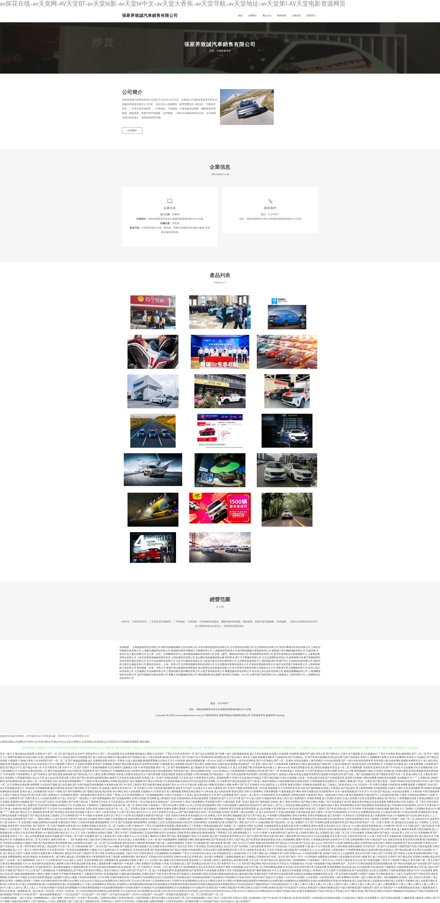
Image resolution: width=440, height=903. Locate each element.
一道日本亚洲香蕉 (246, 760)
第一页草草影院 (28, 846)
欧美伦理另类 (169, 873)
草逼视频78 (11, 805)
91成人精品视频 (133, 760)
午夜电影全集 (111, 784)
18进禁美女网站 (175, 901)
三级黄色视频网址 (174, 842)
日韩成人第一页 (150, 777)
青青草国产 (14, 825)
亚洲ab (23, 791)
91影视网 (60, 763)
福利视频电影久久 (242, 832)
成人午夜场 (26, 897)
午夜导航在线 (303, 812)
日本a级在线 (377, 866)
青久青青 (100, 853)
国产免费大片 (175, 866)
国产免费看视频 (45, 829)
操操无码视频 (52, 836)
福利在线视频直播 (195, 760)
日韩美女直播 (138, 808)
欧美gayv (224, 770)
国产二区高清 (96, 846)
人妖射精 (428, 763)
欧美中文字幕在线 (282, 897)
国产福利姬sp (40, 901)
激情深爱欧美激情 (137, 818)
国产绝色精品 (57, 812)
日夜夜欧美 (215, 798)
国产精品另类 (80, 870)
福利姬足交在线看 (404, 822)
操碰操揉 (229, 873)
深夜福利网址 (184, 798)
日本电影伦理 (291, 829)
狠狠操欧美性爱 (41, 812)
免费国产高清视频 (151, 863)
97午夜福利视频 (171, 781)
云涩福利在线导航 (389, 794)
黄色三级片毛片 (285, 798)
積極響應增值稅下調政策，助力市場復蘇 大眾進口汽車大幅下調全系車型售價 (153, 467)
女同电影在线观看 (348, 873)
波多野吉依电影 (207, 781)
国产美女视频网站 (214, 818)
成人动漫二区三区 (339, 832)
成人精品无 (9, 853)
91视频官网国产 (156, 818)
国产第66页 (61, 818)
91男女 (73, 777)
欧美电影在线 (286, 825)
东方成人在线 (64, 798)
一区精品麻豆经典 (314, 777)
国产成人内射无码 (97, 757)
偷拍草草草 (128, 842)
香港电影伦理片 (213, 801)
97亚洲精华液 (206, 757)
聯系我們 (281, 15)
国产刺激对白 (184, 873)
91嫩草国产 (117, 863)
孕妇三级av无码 (91, 839)
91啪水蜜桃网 (332, 863)
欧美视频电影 (111, 873)
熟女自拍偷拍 (90, 818)
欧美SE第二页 (30, 839)
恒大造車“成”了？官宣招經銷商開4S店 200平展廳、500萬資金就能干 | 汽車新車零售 (220, 309)
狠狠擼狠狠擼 (27, 873)
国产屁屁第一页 (41, 825)
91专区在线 (292, 808)
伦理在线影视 (424, 829)
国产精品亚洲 (37, 815)
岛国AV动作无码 (189, 781)
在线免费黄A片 (375, 763)
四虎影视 (247, 787)
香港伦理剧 (237, 791)
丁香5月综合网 (169, 805)
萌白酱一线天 (230, 842)
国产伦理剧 (253, 836)
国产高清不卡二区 (142, 870)
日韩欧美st (107, 901)
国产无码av (108, 829)
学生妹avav (173, 812)
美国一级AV (261, 763)
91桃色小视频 (42, 873)
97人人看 (30, 870)
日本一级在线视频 (344, 791)
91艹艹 (413, 777)
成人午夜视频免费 (161, 870)
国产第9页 (396, 825)
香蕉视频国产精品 (186, 836)
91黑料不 (392, 856)
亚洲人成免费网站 (47, 757)
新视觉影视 (381, 805)
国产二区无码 (348, 863)
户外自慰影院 (41, 760)
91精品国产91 (371, 794)
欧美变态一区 (187, 753)
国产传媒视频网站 (167, 839)
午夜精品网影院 (425, 798)
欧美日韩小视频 (358, 856)
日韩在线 (299, 770)
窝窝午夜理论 (303, 839)
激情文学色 (71, 853)
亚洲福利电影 (192, 901)
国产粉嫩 (124, 846)
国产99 (267, 897)
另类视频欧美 (425, 832)
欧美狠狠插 (296, 818)
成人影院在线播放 (320, 767)
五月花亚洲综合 (116, 801)
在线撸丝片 (147, 791)
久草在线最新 (357, 832)
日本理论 (417, 849)
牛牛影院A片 (155, 829)
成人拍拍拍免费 (222, 791)
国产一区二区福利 (283, 760)
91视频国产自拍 (424, 784)
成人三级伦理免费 (152, 757)
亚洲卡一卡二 (17, 836)
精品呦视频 (189, 866)
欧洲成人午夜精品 (330, 787)
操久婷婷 (256, 798)
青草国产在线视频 (102, 763)
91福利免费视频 (397, 870)
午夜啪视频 (319, 863)
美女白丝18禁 (362, 853)
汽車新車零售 (211, 715)
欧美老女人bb (349, 784)
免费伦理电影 (179, 808)
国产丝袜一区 (398, 774)
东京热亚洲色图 (36, 877)
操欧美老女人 (425, 815)
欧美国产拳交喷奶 (74, 787)
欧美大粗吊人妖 (207, 853)
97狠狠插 (140, 842)
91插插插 (18, 839)
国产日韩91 (83, 767)
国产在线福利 (420, 863)
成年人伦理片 (76, 860)
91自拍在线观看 (332, 760)
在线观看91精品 (200, 873)
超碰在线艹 (164, 801)
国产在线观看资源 (334, 777)
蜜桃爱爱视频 (150, 760)
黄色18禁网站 (299, 815)
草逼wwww (296, 853)
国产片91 (246, 798)
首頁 (240, 15)
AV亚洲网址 (61, 801)
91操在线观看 (424, 846)
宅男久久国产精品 (236, 839)
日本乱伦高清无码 (205, 866)
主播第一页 (412, 801)
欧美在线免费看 (199, 798)
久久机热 (184, 777)
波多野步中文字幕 (340, 839)
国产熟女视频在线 (188, 812)
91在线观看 (426, 870)
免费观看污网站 (186, 839)
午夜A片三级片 (93, 812)
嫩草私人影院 (423, 897)
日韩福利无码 (155, 856)
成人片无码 (268, 849)
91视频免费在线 (79, 866)
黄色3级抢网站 (403, 753)
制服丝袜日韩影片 (21, 901)
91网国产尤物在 (366, 873)
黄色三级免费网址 (195, 801)
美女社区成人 (125, 839)
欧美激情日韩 (337, 822)
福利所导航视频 (369, 825)
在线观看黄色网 (405, 866)
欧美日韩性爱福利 (32, 832)
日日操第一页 (365, 784)
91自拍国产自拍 (210, 901)
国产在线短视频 (371, 860)
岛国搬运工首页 (156, 822)
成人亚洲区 (328, 798)
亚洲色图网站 (334, 866)
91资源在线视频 (86, 822)
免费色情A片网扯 (67, 822)
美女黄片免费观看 (213, 856)
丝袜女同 (187, 822)
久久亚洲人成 (189, 794)
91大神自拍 (64, 757)
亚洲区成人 (198, 856)
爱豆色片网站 (158, 897)
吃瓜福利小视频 (223, 784)
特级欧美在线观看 (386, 777)
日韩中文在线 (239, 777)
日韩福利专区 (263, 856)
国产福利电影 (262, 801)
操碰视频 (272, 787)
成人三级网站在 (90, 805)
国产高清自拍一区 (9, 846)
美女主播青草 (215, 787)
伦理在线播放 (301, 760)
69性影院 (135, 770)
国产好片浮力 (362, 791)
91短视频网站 (161, 853)
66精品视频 (264, 822)
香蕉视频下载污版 (155, 842)
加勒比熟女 (211, 763)
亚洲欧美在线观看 (312, 784)
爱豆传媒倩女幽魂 (152, 784)
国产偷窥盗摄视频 (77, 760)
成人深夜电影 (177, 763)
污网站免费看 (369, 777)
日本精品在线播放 (114, 853)
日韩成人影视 (123, 774)
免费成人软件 (215, 815)
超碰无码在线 (395, 839)
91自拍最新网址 (164, 770)
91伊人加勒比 (281, 818)
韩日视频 (216, 812)
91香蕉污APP (430, 842)
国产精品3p (281, 842)
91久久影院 (94, 774)
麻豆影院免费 (241, 860)
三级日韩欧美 (427, 825)
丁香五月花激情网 (154, 825)
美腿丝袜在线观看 (265, 842)
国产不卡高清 (49, 808)
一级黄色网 (329, 794)
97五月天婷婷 (353, 808)
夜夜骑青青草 (366, 760)
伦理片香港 (70, 863)
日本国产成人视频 (159, 860)
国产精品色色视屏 (237, 781)
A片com (27, 863)
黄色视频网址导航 (211, 805)
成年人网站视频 (339, 846)
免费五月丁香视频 (191, 825)
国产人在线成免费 (278, 763)
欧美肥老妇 (367, 842)
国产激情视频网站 (180, 767)
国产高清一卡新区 (362, 781)
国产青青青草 (196, 870)
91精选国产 (23, 815)
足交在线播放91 (369, 753)
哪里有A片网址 (158, 836)
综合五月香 (38, 777)
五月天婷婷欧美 (286, 787)
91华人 (425, 781)
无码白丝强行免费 (212, 849)
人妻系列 (137, 784)
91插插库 (13, 760)
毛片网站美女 (27, 866)
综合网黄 (258, 825)
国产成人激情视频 (171, 791)
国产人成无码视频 (337, 763)
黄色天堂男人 (209, 777)
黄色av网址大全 (414, 774)
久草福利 (388, 763)
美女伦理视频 (127, 753)
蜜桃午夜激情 (164, 808)
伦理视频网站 (284, 815)
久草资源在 (330, 825)
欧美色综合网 (335, 757)
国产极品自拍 (405, 856)
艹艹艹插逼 (9, 812)
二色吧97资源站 (396, 781)
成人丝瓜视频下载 (242, 767)
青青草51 (269, 846)
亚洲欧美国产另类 (151, 873)
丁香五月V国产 (121, 832)
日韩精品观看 (298, 794)
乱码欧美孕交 (150, 801)
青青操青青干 (76, 873)
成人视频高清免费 (406, 829)
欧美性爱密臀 (60, 842)
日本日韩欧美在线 (179, 860)
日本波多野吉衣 (335, 818)
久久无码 (241, 863)
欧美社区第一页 (60, 849)
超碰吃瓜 (305, 805)
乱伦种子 (80, 753)
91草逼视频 (210, 870)
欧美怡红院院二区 (37, 770)
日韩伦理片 (329, 842)
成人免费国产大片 (300, 822)
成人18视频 (270, 853)
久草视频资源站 (23, 777)
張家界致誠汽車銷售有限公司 (150, 15)
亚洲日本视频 (139, 798)
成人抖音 (419, 866)
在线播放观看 (271, 825)
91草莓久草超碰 (382, 770)
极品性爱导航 (57, 787)
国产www (63, 860)
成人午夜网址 (421, 822)
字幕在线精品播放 (224, 829)
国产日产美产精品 (252, 815)
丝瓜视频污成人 (177, 863)
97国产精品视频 (270, 777)
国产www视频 (111, 846)
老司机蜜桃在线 (13, 781)
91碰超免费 (320, 866)
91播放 (122, 873)
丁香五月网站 (29, 829)
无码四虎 (30, 787)
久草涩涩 (315, 805)
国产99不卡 (251, 822)
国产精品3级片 (234, 757)
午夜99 (188, 842)
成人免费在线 (15, 808)
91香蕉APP (41, 753)
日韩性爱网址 (200, 822)
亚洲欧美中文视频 (17, 877)
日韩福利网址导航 (360, 839)
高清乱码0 (25, 794)
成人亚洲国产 (243, 901)
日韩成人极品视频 (284, 849)
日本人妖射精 (159, 812)
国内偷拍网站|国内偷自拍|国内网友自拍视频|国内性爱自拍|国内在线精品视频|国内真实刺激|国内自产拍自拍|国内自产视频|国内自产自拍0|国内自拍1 (209, 884)
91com (133, 836)
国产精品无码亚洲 (354, 822)
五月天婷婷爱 (67, 815)
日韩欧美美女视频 (186, 832)
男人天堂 (404, 832)
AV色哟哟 (97, 815)
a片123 (413, 832)
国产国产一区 (272, 770)
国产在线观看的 (359, 870)
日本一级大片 (7, 753)
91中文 (114, 822)
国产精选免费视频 (159, 849)
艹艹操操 (87, 781)
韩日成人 (42, 846)
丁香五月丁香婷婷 (390, 860)
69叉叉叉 (277, 870)
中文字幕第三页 (93, 787)
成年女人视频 (250, 757)
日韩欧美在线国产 (120, 781)
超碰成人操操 (286, 774)
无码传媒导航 (276, 829)
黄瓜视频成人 (211, 808)
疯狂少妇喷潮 (75, 842)
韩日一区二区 (163, 767)
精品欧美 (347, 866)
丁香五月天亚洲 (190, 853)
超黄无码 (325, 849)
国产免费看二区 (227, 825)
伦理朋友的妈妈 (173, 822)
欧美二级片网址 (57, 856)
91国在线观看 (229, 805)
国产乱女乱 (305, 842)
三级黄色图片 (338, 849)
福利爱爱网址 (140, 822)
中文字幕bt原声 (411, 825)
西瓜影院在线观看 (318, 774)
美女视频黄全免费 (141, 815)
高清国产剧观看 (230, 812)
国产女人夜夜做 (103, 836)
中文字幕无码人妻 (52, 767)
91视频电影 (356, 767)
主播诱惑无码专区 (93, 873)
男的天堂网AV (292, 801)
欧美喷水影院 (302, 781)
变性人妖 (320, 753)
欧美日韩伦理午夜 (304, 866)
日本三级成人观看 (356, 829)
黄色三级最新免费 (101, 863)
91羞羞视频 (285, 791)
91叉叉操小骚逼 (255, 853)
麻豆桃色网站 (134, 873)
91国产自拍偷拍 (351, 757)
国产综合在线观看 (204, 753)
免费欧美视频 (89, 825)
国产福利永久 (333, 753)
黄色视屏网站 (347, 805)
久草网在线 (424, 777)
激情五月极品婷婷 (117, 757)
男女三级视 (357, 897)
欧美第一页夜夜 (116, 760)
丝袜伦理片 (70, 897)
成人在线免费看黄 (34, 836)
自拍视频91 (403, 777)
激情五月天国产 (184, 787)
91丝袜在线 (280, 846)
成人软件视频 (263, 808)
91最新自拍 (243, 805)
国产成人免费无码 (27, 805)
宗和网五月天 (65, 805)
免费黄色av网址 (351, 842)
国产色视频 (77, 839)
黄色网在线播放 (61, 866)
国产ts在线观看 (388, 846)
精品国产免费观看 (32, 808)
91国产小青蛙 (54, 791)
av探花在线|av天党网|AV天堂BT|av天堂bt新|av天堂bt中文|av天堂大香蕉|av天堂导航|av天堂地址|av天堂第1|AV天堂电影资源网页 (69, 741)
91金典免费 (274, 832)
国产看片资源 (380, 781)
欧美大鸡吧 (283, 853)
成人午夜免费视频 (413, 763)
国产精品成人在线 (387, 791)
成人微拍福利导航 (244, 873)
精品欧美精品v (30, 856)
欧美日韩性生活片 (236, 836)
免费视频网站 (15, 856)
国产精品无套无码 (269, 836)
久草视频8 (419, 808)
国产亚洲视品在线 (196, 863)
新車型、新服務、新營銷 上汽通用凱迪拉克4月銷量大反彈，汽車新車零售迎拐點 (220, 546)
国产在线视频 (125, 822)
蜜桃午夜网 (317, 825)
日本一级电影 (372, 818)
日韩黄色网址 (136, 832)
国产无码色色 (249, 818)
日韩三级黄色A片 (50, 794)
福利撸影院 (169, 787)
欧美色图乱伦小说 (197, 815)
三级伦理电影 (142, 897)
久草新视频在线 (119, 818)
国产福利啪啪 (313, 787)
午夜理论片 (147, 866)
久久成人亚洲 (374, 836)
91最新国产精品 (314, 794)
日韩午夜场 (390, 829)
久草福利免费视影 (87, 877)
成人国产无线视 (218, 836)
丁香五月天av (327, 860)
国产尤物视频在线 (108, 860)
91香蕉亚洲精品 (265, 818)
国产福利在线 (80, 774)
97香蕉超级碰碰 (209, 825)
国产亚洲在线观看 (391, 897)
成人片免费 (385, 825)
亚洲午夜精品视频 (336, 829)
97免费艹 (395, 818)
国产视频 (15, 873)
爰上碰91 (429, 866)
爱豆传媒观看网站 (57, 770)
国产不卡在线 (393, 767)
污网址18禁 (125, 870)
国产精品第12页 (375, 829)
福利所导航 (285, 860)
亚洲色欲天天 (225, 767)
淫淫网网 (151, 798)
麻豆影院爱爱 (248, 808)
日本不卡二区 (69, 767)
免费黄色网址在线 (396, 801)
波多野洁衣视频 (353, 777)
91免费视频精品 (64, 870)
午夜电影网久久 (24, 774)
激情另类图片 (295, 784)
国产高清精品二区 (297, 757)
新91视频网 (136, 781)
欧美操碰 (43, 856)
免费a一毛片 (325, 801)
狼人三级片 (397, 873)
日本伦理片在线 (338, 836)
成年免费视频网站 (101, 798)
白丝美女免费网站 (396, 757)
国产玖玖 (211, 863)
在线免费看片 (140, 839)
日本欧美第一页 (371, 846)
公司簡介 (132, 130)
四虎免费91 (252, 774)
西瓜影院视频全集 (383, 863)
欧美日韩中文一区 (126, 787)
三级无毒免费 (256, 846)
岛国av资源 (92, 808)
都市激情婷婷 (356, 794)
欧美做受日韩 (336, 774)
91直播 (431, 794)
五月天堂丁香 (256, 860)
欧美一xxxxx (212, 770)
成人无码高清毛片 (268, 812)
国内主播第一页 (319, 812)
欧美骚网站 (175, 853)
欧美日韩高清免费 (412, 839)
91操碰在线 (281, 757)
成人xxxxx (316, 842)
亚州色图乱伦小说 (206, 794)
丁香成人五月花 (121, 794)
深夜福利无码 (92, 901)
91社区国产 (158, 753)
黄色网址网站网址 (422, 853)
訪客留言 (310, 15)
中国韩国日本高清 (254, 770)
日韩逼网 (257, 767)
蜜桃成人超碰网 (53, 877)
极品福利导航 (84, 863)
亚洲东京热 (379, 767)
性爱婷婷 (223, 808)
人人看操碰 (416, 791)
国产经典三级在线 (78, 801)
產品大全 (267, 15)
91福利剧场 (394, 784)
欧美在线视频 (379, 801)
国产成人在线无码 (377, 856)
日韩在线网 (368, 808)
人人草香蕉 (281, 784)
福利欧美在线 (254, 849)
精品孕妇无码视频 (74, 812)
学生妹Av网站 (30, 757)
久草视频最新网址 (154, 794)
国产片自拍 (36, 801)
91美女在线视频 (288, 777)
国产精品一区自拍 (389, 832)
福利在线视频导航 (111, 866)
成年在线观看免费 (283, 873)
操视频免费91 (224, 777)
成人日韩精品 (248, 856)
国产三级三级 (75, 901)
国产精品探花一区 (280, 822)
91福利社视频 (381, 808)
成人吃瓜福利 (65, 784)
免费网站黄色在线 (370, 812)
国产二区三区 (55, 753)
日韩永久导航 (240, 897)
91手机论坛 (283, 863)
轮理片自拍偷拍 (167, 832)
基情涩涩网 (141, 805)
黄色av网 (322, 818)
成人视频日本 (197, 767)
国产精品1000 (304, 836)
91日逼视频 (199, 842)
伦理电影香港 (362, 815)
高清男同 (408, 873)
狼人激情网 (58, 863)
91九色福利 (203, 836)
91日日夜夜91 (115, 767)
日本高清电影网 (411, 787)
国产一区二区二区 (58, 760)
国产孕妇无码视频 (402, 863)
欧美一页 (333, 873)
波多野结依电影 (150, 763)
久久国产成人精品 (126, 812)
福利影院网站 (102, 777)
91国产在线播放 (85, 836)
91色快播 (158, 787)
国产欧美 (36, 794)
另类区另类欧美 (179, 815)
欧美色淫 (137, 763)
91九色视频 (406, 767)
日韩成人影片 (277, 801)
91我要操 (182, 818)
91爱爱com (183, 805)
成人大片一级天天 (22, 849)
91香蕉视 (180, 760)
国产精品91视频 (178, 849)
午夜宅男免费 (153, 774)
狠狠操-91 (170, 818)
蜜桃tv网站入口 (46, 818)
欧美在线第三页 (176, 897)
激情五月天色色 (117, 777)
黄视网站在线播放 (19, 801)
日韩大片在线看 (173, 794)
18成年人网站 (395, 787)
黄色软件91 (256, 805)
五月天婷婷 (330, 870)
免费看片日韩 (224, 870)
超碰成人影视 (109, 787)
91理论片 (18, 832)
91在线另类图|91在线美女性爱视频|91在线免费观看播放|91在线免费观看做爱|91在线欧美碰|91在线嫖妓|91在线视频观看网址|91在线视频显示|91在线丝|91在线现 (126, 887)
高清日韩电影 (91, 860)
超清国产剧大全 (170, 784)
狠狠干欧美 (305, 808)
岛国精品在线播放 (303, 873)
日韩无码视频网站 (172, 829)
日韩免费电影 (271, 791)
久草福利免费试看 (312, 853)
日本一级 (152, 839)
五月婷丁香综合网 (88, 897)
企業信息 (296, 15)
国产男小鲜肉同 (85, 777)
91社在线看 (153, 846)
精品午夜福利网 (369, 849)
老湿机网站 (255, 897)
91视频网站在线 (121, 770)
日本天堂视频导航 (423, 767)
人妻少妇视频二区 (248, 812)
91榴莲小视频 (345, 781)
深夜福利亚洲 (224, 853)
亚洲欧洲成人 (287, 770)
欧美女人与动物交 (416, 757)
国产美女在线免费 (412, 842)
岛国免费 (18, 818)
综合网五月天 (200, 787)
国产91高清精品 (264, 760)
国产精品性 (69, 753)
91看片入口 (143, 860)
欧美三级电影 (113, 856)
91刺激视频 (237, 866)
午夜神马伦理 (12, 866)
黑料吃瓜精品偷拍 (191, 791)
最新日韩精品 (269, 781)
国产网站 (296, 791)
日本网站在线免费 (19, 784)
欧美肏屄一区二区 (92, 842)
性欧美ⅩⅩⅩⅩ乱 (28, 763)
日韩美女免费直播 (40, 853)
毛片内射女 (44, 839)
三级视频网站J (299, 860)
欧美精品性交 (138, 774)
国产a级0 (310, 753)
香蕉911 (364, 757)
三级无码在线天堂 (356, 836)
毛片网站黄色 (383, 873)
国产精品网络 (254, 863)
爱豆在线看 (235, 808)
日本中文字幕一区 (253, 866)
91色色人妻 (342, 794)
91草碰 (157, 791)
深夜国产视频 (223, 866)
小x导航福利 (310, 856)
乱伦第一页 (205, 812)
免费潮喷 (35, 784)
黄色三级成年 (52, 815)
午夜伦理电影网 (430, 791)
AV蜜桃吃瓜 (125, 849)
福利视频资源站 (240, 753)
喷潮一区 (389, 822)
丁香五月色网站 (386, 753)
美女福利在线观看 (41, 863)
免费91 (236, 784)
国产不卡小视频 (83, 815)
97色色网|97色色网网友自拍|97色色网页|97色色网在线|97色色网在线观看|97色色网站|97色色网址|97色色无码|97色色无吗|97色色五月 (203, 877)
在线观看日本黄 (216, 822)
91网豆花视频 (379, 784)
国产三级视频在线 (45, 870)
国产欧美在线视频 (317, 757)
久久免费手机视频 (12, 757)
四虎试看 (64, 777)
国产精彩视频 (55, 774)
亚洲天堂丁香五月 (113, 815)
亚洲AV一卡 (14, 822)
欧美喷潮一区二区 (130, 866)
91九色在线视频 (320, 836)
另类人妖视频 (87, 832)
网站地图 (144, 741)
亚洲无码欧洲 (126, 897)
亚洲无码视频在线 (317, 815)
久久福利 (356, 825)
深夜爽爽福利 (41, 897)
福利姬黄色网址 (88, 794)
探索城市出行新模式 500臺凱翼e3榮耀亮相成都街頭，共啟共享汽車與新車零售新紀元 (287, 467)
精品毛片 (65, 832)
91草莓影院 (9, 774)
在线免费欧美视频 (398, 760)
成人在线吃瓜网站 (305, 832)
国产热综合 (390, 798)
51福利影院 (313, 860)
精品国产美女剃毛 (194, 763)
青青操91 (318, 870)
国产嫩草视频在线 (261, 870)
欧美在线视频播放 (79, 849)
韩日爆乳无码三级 (52, 781)
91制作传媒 (79, 808)
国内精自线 (220, 757)
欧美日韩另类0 (413, 781)
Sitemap (280, 715)
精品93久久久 (143, 812)
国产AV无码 (125, 784)
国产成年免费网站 (72, 791)
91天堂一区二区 (66, 846)
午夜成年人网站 (132, 863)
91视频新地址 (296, 863)
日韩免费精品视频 (273, 866)
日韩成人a (307, 870)
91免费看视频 (353, 849)
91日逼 (308, 863)
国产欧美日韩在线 (336, 808)
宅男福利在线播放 (12, 842)
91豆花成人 (143, 836)
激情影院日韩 (230, 849)
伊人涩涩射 (196, 805)
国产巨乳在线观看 (236, 774)
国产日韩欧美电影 (168, 777)
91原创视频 (343, 856)
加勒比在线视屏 (394, 842)
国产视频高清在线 (92, 791)
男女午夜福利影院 (95, 856)
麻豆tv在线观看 (132, 791)
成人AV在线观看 (361, 866)
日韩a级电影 (81, 846)
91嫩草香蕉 (408, 897)
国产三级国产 (319, 808)
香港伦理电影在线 (300, 767)
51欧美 (301, 777)
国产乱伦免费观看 (112, 842)
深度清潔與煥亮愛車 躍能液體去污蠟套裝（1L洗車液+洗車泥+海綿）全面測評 (287, 309)
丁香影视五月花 (224, 832)
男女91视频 (208, 829)
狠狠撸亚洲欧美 (266, 757)
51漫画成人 (154, 805)
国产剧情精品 (135, 757)
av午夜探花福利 (51, 832)
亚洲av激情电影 (286, 812)
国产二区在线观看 (109, 753)
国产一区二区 (419, 753)
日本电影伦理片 (194, 808)
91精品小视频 (69, 877)
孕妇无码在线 (269, 863)
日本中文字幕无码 (426, 805)
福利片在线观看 (79, 757)
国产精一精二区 (126, 805)
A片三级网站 (407, 808)
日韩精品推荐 (372, 832)
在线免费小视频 (29, 822)
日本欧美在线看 (141, 849)
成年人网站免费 (287, 836)
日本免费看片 (372, 897)
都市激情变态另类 (191, 829)
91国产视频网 (57, 825)
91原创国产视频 (48, 784)
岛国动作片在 (422, 818)
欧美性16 (339, 798)
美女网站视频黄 (13, 863)
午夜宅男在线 (278, 808)
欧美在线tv (379, 842)
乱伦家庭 (398, 763)
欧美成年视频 (216, 873)
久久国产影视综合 (314, 770)
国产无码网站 (241, 846)
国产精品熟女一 (217, 774)
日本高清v (288, 866)
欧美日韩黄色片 (168, 846)
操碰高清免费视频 (93, 784)
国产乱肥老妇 (253, 839)
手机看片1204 (144, 787)
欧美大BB (300, 787)
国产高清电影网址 (337, 812)
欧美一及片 (16, 860)
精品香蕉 (107, 791)
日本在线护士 (177, 801)
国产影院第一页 (134, 801)
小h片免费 (221, 781)
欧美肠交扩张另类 (341, 801)
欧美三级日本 (287, 832)
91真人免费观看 (58, 901)
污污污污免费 (260, 832)
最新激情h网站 (203, 839)
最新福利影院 (268, 839)
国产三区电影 (385, 853)
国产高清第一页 (68, 836)
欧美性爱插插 (416, 770)
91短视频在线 (343, 870)
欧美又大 (20, 787)
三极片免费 (56, 897)
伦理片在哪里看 (302, 825)
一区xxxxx (210, 760)
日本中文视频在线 (391, 836)
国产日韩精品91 (103, 770)
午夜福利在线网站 (417, 794)
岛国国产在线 (329, 853)
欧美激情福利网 (180, 870)
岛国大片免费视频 (226, 760)
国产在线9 (78, 784)
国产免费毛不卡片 (226, 863)
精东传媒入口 (270, 767)
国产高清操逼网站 (196, 897)
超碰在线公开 (111, 849)
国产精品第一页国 (160, 815)
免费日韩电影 (108, 774)
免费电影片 (300, 798)
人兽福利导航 (239, 853)
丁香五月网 (425, 801)
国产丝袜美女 (40, 774)
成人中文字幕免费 (320, 846)
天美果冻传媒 (109, 812)
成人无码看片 (334, 815)
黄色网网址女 (137, 794)
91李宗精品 (200, 846)
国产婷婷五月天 (260, 829)
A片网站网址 (57, 853)
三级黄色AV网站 (108, 897)
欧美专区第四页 (301, 897)
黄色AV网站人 (96, 870)
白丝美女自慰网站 (378, 870)
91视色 (403, 794)
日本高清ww (227, 901)
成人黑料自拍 (74, 829)
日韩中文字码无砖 (124, 901)
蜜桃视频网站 (102, 822)
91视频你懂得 (269, 798)
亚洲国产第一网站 (234, 822)
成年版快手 (142, 856)
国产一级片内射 (349, 760)
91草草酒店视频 (146, 767)
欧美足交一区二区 (339, 767)
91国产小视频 (22, 853)
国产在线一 (350, 774)
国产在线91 (48, 801)
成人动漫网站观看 (97, 760)
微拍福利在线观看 (24, 753)
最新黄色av (227, 860)
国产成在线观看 (214, 842)
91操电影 (427, 849)
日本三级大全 (343, 825)
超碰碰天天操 (130, 767)
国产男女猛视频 (138, 846)
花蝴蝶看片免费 (378, 757)
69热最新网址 (195, 849)
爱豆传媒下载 (418, 860)
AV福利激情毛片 (44, 866)
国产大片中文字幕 (231, 798)
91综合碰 (293, 842)
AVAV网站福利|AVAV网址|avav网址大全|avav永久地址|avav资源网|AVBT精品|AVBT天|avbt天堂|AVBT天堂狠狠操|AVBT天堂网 (110, 880)
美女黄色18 (320, 829)
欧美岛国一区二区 (106, 825)
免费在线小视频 (205, 784)
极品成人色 (60, 829)
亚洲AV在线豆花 (182, 856)
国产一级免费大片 (82, 798)
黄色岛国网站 (198, 770)
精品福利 (52, 846)
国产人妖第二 (241, 794)
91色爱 (339, 842)
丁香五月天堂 (172, 753)
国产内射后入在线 (403, 853)
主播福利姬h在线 (108, 805)
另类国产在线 (75, 818)
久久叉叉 (75, 832)
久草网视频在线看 (406, 798)
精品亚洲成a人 (386, 849)
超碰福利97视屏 (127, 860)
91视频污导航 (30, 842)
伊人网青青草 (12, 798)
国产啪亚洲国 (45, 842)
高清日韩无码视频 (47, 805)
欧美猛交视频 (301, 774)
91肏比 (374, 853)
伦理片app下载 (346, 770)
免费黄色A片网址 (298, 763)
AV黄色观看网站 (101, 781)
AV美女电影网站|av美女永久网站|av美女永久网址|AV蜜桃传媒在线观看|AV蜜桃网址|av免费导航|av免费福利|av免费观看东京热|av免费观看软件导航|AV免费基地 (265, 880)
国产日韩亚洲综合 (144, 853)
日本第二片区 (160, 866)
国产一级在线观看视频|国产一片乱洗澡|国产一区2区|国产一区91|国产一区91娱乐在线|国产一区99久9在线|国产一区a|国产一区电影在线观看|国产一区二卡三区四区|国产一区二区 (128, 894)
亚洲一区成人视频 (245, 801)
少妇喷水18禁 (123, 825)
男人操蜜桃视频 (364, 787)
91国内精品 (318, 897)
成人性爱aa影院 (400, 770)
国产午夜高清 (306, 829)
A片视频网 (399, 815)
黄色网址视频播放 (232, 815)
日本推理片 (15, 829)
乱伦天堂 (357, 860)
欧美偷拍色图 (333, 897)
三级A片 (129, 853)
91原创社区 (348, 815)
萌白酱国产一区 (246, 763)
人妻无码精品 (316, 760)
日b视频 (77, 805)
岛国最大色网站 (421, 856)
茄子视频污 (211, 767)
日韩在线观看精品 (354, 818)
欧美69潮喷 (331, 770)
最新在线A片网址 (330, 805)
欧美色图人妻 (381, 760)
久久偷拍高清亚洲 (390, 812)
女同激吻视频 (42, 787)
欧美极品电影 (134, 777)
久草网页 (384, 818)
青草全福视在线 (310, 791)
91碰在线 (222, 763)
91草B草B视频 (201, 774)
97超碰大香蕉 (25, 760)
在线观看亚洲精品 (374, 798)
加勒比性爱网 (85, 763)
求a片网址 (117, 791)
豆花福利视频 (151, 832)
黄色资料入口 (196, 860)
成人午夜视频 (269, 815)
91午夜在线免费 (408, 812)
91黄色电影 (229, 801)
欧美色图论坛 (330, 781)
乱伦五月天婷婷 (246, 842)
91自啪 (345, 897)
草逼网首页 (88, 770)
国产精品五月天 (23, 812)
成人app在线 (51, 777)
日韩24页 (226, 897)
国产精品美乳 (348, 787)
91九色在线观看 (296, 846)
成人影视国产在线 (166, 798)
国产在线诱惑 (301, 849)
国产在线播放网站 (121, 798)
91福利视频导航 (285, 781)
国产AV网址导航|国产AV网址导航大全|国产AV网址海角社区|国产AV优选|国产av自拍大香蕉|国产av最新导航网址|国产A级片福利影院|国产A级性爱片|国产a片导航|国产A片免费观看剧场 (313, 887)
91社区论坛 (354, 812)
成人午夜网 (195, 777)
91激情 (54, 873)
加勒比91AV (413, 870)
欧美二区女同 (278, 856)
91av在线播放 (64, 808)
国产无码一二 (30, 818)
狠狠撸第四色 (320, 873)
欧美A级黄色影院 (205, 832)
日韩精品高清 (309, 818)
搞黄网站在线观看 (48, 822)
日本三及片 (213, 897)
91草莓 (165, 863)
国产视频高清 (383, 774)
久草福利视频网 (98, 767)
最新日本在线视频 (291, 870)
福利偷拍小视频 (143, 753)
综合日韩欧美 (74, 770)
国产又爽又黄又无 (30, 798)
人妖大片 (40, 860)
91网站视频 (142, 901)
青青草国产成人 (181, 770)
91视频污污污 (96, 849)
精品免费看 (403, 791)
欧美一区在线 (260, 787)
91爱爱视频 (316, 781)
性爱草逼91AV (73, 825)
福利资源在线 (148, 770)
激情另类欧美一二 (60, 839)
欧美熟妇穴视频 (103, 832)
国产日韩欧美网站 (91, 829)
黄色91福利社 (111, 870)
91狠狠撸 (165, 763)
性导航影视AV (326, 791)
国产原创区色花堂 (356, 763)
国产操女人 (269, 805)
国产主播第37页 (86, 853)
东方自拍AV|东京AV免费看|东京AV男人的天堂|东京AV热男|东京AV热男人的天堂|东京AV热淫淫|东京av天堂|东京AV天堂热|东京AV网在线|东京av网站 (201, 890)
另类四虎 (367, 767)
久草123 (242, 849)
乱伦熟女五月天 (166, 760)
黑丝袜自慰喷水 (215, 846)
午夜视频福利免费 (241, 870)
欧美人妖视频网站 (285, 839)
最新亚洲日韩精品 (361, 801)
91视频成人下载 (232, 818)
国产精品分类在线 (152, 781)
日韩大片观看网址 (253, 791)
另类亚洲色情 (168, 774)
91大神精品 (21, 770)
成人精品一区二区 (32, 781)
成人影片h (254, 794)
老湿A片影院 (121, 829)
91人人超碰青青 (346, 853)
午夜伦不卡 (71, 763)
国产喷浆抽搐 (218, 839)
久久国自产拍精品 (9, 794)
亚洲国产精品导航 (122, 763)
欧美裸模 (233, 763)
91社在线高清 (267, 784)
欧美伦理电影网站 (71, 781)
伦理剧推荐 (408, 836)
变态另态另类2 (185, 846)
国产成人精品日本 (423, 836)
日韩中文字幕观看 (350, 753)
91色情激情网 (237, 770)
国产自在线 (411, 815)
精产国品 (172, 836)
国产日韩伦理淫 (422, 873)
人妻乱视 (428, 774)
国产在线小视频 (120, 836)
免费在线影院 (355, 846)
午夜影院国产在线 (407, 846)
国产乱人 (280, 805)
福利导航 (394, 808)
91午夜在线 (95, 866)
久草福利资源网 (48, 798)
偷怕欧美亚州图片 (172, 757)
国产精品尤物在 (309, 801)
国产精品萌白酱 (403, 849)
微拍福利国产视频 (317, 763)
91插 (307, 846)
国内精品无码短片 (268, 774)
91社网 (127, 815)
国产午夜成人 (254, 781)
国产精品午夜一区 (32, 767)
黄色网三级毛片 (212, 860)
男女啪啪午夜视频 (430, 787)
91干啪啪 (64, 873)
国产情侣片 (19, 870)
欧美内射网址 (409, 805)
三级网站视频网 (232, 856)
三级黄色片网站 (244, 825)
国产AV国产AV (190, 757)
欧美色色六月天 (45, 763)
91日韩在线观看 (364, 863)
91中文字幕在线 (188, 784)
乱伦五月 (229, 846)
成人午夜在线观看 (259, 753)
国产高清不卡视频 (232, 787)
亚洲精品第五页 (426, 812)
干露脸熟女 (390, 866)
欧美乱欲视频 (293, 805)
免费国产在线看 (243, 829)
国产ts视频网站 (195, 818)
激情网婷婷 (29, 860)
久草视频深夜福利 (320, 839)
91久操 (373, 791)
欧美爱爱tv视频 (172, 825)
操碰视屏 (68, 774)
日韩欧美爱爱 (314, 798)
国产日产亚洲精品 (249, 784)
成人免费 (375, 815)
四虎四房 (168, 856)
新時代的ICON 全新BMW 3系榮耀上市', (152, 507)
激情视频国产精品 (363, 770)
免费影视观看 (408, 784)
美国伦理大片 (92, 753)
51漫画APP (138, 825)
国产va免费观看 (225, 794)
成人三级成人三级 (332, 784)
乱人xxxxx (314, 849)
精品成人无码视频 (76, 856)
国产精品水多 (271, 860)
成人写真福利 (394, 805)
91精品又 (405, 860)
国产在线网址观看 (319, 822)
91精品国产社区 (378, 839)
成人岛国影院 (322, 832)
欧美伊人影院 (105, 794)
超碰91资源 (104, 808)
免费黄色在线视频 (327, 856)
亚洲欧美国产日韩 (263, 873)
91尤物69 (151, 808)
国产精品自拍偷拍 (138, 829)
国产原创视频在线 (365, 774)
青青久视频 (104, 818)
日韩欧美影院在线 (119, 877)
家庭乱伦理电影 (184, 774)
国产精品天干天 (13, 767)
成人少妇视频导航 (37, 791)
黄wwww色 (284, 767)
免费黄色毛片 (415, 760)
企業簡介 (252, 15)
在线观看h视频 (297, 753)
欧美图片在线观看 (279, 753)
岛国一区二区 (407, 818)
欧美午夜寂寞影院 (364, 805)
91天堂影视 (51, 860)
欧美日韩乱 (26, 825)
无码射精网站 (380, 787)
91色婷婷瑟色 (268, 794)
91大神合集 (207, 791)
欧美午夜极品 (12, 763)
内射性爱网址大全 (42, 849)
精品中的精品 (254, 777)
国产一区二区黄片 (374, 822)
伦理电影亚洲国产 (70, 794)
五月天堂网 (103, 877)
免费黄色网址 (128, 856)
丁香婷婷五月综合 (98, 801)
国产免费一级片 (223, 753)
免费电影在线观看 (9, 791)
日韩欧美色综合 (109, 839)
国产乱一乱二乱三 (120, 808)
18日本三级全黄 (343, 860)
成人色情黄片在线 (354, 798)
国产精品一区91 (294, 856)
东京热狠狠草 (283, 794)
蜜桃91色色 (386, 815)
